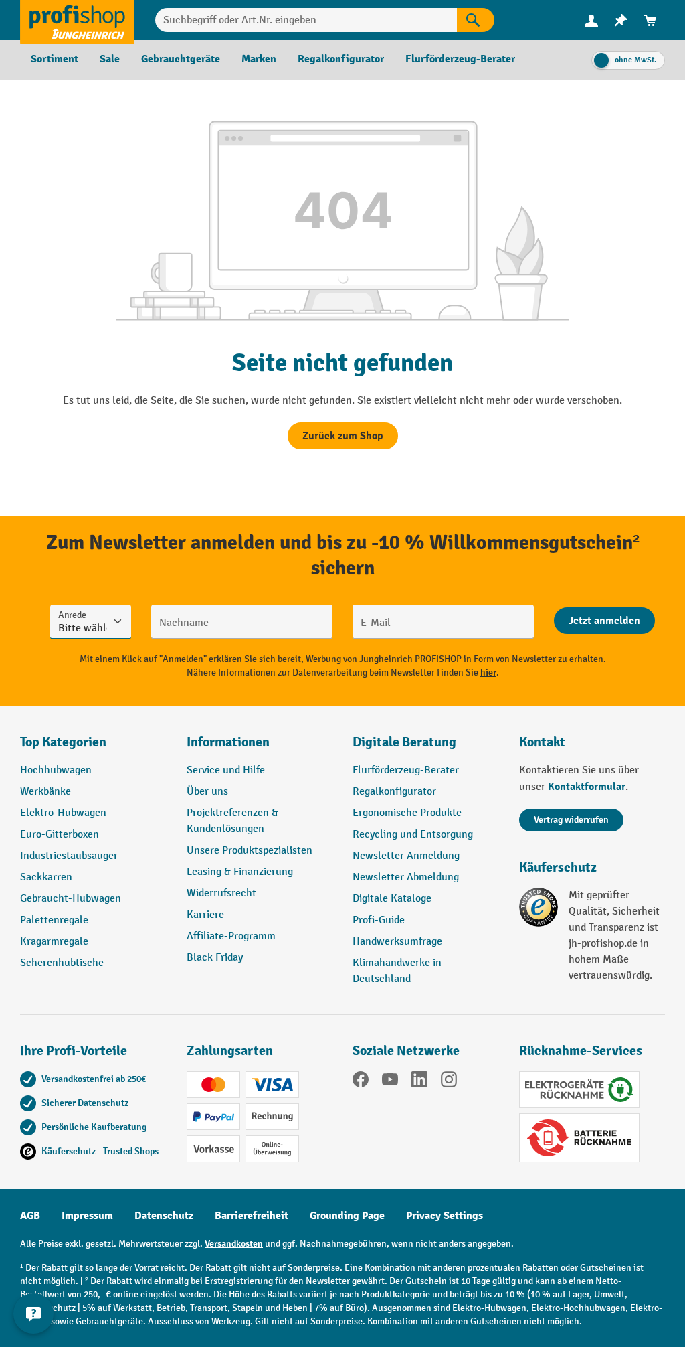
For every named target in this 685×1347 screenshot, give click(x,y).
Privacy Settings (444, 1215)
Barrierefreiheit (251, 1215)
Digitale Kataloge (392, 898)
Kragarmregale (54, 941)
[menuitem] (591, 20)
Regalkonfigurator (394, 791)
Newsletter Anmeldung (406, 856)
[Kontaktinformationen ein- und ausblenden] (33, 1313)
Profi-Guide (379, 920)
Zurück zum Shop (342, 436)
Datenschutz (163, 1215)
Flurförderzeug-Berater (406, 770)
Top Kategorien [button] (63, 742)
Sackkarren (46, 877)
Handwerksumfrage (397, 941)
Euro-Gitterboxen (59, 834)
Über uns (207, 791)
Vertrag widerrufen (571, 819)
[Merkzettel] (620, 20)
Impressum (87, 1215)
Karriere (205, 914)
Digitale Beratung (404, 742)
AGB (30, 1215)
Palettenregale (54, 920)
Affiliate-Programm (231, 936)
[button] (426, 748)
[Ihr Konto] (591, 20)
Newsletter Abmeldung (406, 877)
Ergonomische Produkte (407, 813)
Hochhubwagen (56, 770)
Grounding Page (347, 1215)
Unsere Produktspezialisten (249, 850)
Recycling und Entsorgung (413, 834)
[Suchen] (475, 20)
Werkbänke (45, 791)
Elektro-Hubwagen (63, 813)
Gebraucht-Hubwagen (70, 898)
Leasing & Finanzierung (240, 872)
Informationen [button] (228, 742)
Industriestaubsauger (69, 856)
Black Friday (215, 957)
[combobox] (306, 20)
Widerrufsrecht (221, 893)
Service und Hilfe (226, 770)
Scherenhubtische (62, 963)
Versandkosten (234, 1243)
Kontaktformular (586, 786)
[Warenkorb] (650, 20)
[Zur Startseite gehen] (77, 20)
